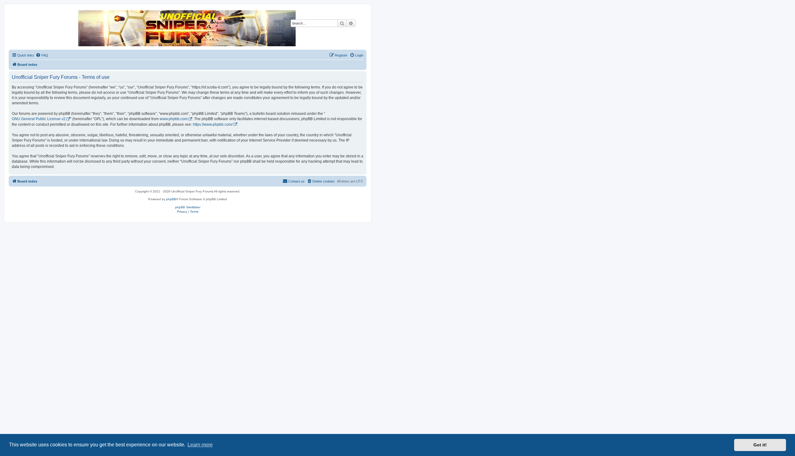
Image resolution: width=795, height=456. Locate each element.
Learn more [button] (200, 444)
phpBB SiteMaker (187, 207)
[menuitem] (42, 55)
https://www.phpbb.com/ (213, 124)
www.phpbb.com (174, 119)
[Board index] (187, 28)
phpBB (171, 199)
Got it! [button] (760, 444)
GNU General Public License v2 (39, 119)
